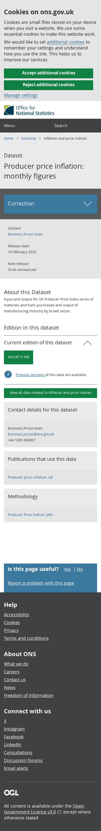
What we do (16, 664)
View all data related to (50, 392)
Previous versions (30, 374)
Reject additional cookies (49, 84)
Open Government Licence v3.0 (44, 809)
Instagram (14, 729)
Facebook (14, 737)
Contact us (15, 679)
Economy (29, 138)
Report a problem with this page (41, 583)
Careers (12, 672)
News (9, 687)
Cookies (12, 622)
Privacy (11, 630)
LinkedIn (12, 745)
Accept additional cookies (48, 73)
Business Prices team (25, 234)
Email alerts (16, 768)
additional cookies (66, 42)
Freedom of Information (28, 695)
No (80, 569)
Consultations (18, 752)
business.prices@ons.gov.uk (31, 434)
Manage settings (21, 95)
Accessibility (16, 614)
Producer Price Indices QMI (30, 514)
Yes (67, 569)
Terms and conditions (26, 638)
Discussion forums (23, 760)
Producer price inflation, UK (30, 477)
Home (9, 138)
